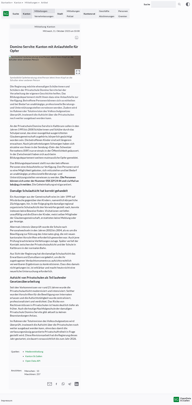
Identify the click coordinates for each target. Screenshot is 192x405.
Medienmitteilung (34, 351)
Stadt (60, 13)
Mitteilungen (40, 11)
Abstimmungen (106, 16)
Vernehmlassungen (43, 16)
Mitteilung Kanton (45, 26)
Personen (123, 11)
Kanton (26, 13)
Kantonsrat (89, 13)
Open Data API (32, 360)
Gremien (122, 16)
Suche (16, 13)
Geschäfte (104, 11)
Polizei (70, 16)
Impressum (6, 400)
